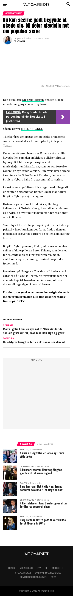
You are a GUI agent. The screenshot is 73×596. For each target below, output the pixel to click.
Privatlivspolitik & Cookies (33, 577)
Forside (12, 568)
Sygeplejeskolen (23, 572)
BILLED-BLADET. (32, 129)
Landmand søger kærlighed (48, 572)
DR (46, 568)
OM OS (54, 577)
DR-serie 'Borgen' (33, 100)
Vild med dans (26, 568)
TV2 (39, 568)
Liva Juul (20, 41)
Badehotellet (58, 568)
